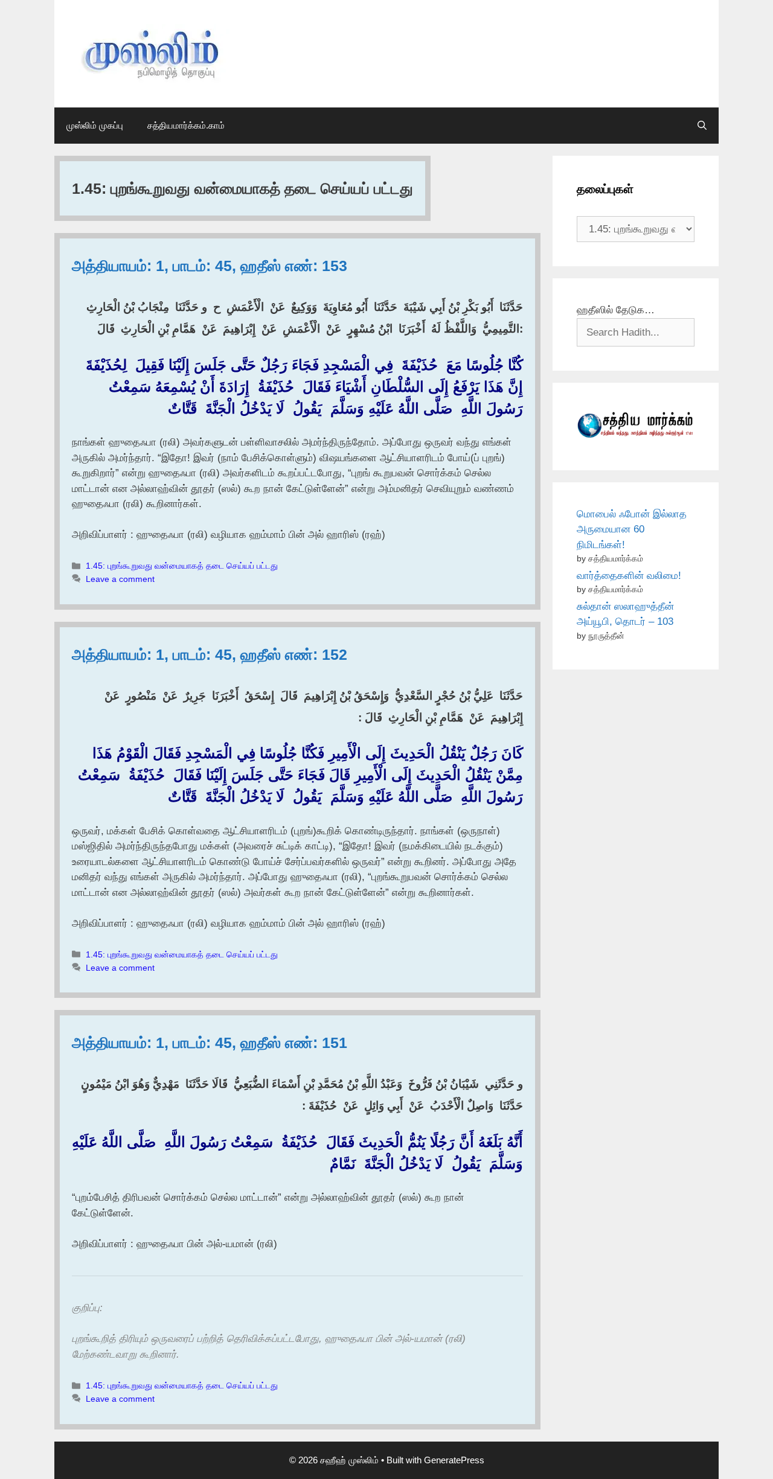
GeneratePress (454, 1460)
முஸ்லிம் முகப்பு (94, 125)
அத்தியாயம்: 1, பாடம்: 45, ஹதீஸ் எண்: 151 (209, 1042)
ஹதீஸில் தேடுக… (616, 310)
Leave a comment (120, 579)
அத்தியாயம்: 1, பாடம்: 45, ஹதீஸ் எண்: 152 (209, 654)
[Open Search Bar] (702, 125)
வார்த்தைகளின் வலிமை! (629, 575)
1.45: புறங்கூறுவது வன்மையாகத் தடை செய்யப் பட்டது (182, 565)
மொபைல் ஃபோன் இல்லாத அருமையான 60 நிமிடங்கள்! (632, 529)
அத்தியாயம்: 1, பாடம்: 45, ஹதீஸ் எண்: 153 (209, 265)
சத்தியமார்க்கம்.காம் (186, 125)
